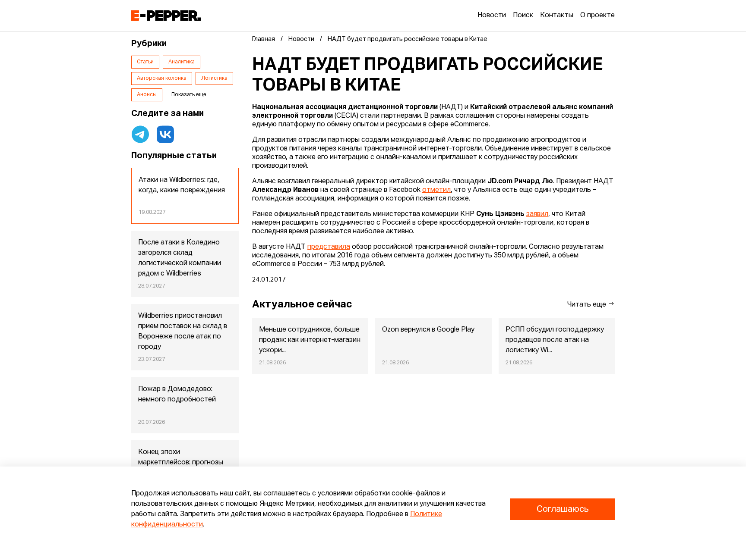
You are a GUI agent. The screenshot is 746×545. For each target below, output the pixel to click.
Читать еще (587, 304)
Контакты (556, 15)
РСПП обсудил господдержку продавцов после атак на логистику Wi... (555, 340)
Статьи (145, 62)
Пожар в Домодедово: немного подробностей (177, 394)
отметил (436, 190)
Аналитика (181, 62)
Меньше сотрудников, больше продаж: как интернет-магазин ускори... (309, 340)
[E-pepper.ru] (166, 15)
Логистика (214, 78)
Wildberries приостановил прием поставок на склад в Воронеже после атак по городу (182, 332)
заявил (537, 214)
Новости (491, 15)
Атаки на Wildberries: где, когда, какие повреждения (182, 185)
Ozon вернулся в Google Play (428, 329)
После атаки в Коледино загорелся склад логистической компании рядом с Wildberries (179, 258)
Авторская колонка (161, 78)
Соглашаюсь (562, 509)
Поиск (523, 15)
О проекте (597, 15)
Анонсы (147, 94)
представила (328, 247)
